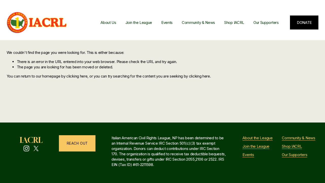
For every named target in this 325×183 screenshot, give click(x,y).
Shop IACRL (234, 22)
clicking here (76, 76)
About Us (108, 22)
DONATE (304, 22)
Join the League (138, 22)
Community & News (198, 22)
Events (167, 22)
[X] (36, 148)
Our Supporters (266, 22)
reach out (77, 143)
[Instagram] (26, 148)
